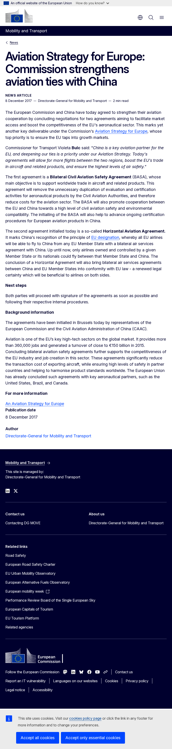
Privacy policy (137, 681)
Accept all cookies (38, 737)
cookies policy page (85, 718)
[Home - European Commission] (19, 15)
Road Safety (15, 555)
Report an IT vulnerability (25, 681)
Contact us (124, 672)
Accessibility (42, 690)
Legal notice (15, 690)
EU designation (105, 237)
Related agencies (19, 627)
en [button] (140, 17)
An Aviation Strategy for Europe (34, 403)
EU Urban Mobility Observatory (30, 573)
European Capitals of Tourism (29, 609)
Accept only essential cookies (92, 737)
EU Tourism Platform (22, 618)
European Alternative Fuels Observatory (37, 582)
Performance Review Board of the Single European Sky (50, 600)
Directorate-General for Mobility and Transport (48, 436)
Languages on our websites (75, 681)
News (14, 42)
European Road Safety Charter (30, 564)
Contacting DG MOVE (23, 523)
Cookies (111, 681)
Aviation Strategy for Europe (121, 131)
